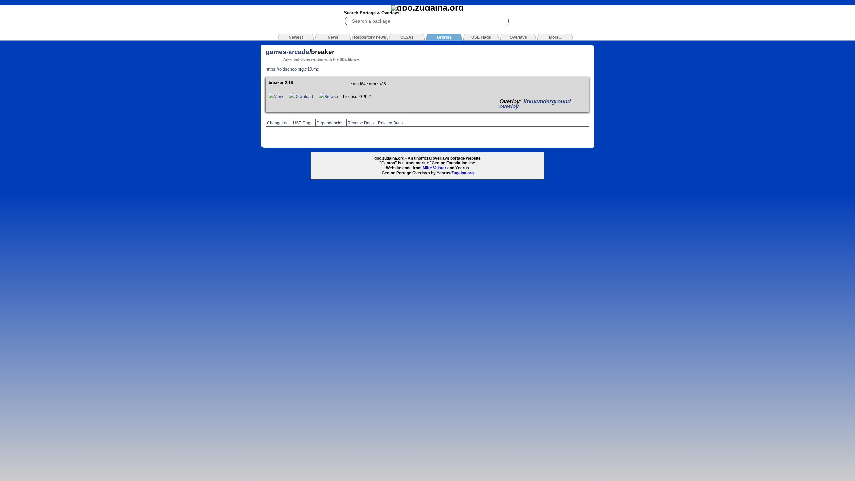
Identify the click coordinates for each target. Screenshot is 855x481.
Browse (331, 97)
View (278, 97)
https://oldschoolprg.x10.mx (292, 69)
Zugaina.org (462, 173)
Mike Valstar (434, 168)
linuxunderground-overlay (536, 104)
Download (303, 97)
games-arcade (287, 51)
